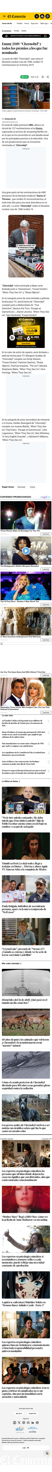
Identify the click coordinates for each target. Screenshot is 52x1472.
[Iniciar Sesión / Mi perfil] (47, 16)
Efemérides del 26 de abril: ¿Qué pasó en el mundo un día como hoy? (24, 1001)
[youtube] (28, 1422)
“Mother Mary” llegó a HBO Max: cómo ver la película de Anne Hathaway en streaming (25, 1218)
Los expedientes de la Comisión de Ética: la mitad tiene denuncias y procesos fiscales (23, 753)
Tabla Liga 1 (44, 23)
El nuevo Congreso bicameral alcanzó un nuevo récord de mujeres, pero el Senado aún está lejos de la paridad (24, 771)
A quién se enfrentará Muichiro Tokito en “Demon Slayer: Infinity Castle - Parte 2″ (23, 1304)
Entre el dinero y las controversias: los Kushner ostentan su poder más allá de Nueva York (20, 762)
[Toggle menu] (4, 16)
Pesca (26, 23)
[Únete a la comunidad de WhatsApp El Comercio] (24, 77)
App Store (19, 1413)
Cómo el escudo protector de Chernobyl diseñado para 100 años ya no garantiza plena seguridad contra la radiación (26, 1085)
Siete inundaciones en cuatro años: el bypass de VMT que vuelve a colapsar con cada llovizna (23, 744)
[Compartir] (47, 77)
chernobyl (21, 487)
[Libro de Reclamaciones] (32, 1429)
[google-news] (37, 1422)
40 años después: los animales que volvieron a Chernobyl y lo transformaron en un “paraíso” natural (25, 1042)
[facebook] (14, 1422)
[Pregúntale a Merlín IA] (47, 1453)
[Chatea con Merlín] (36, 16)
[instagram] (23, 1422)
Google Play (32, 1413)
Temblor (19, 23)
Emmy (39, 128)
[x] (19, 1422)
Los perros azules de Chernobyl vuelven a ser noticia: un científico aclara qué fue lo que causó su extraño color (26, 1127)
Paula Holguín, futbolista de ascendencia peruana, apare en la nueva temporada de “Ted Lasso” (24, 908)
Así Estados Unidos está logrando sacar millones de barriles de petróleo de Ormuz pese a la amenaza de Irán (22, 723)
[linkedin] (32, 1422)
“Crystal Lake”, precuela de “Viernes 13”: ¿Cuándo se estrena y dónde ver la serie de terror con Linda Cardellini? (24, 951)
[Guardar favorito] (42, 77)
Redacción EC (10, 119)
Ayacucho (34, 23)
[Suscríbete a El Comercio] (41, 16)
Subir (24, 1448)
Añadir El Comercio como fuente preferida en (26, 36)
